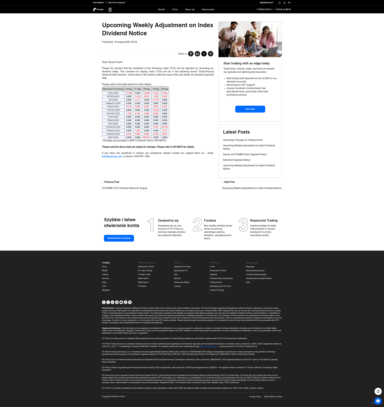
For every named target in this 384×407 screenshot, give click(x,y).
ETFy (104, 286)
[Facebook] (191, 54)
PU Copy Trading (145, 271)
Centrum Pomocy (217, 290)
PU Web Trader (144, 275)
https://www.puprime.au (209, 346)
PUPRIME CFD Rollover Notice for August (124, 188)
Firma (175, 10)
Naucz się (190, 10)
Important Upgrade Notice (236, 160)
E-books (177, 286)
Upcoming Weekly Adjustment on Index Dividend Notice (251, 188)
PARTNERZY (98, 3)
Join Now (250, 109)
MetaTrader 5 (143, 278)
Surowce (105, 278)
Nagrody (213, 275)
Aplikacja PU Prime (146, 267)
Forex (104, 267)
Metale (105, 271)
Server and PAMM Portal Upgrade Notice (245, 154)
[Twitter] (204, 54)
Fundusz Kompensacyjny (256, 275)
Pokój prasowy (216, 282)
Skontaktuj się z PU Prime (220, 286)
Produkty (106, 263)
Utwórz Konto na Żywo (119, 238)
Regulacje (250, 267)
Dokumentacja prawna (255, 271)
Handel (161, 10)
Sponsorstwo (208, 10)
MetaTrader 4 (143, 282)
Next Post (229, 182)
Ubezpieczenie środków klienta (259, 278)
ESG (248, 282)
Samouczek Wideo (181, 282)
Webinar (177, 278)
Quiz (176, 275)
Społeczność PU (181, 271)
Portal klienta (283, 10)
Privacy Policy (255, 397)
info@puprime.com (112, 156)
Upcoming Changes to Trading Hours (243, 140)
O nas (212, 267)
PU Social (142, 286)
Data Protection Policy (273, 397)
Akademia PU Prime (182, 267)
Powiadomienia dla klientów (221, 278)
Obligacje (106, 290)
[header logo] (102, 9)
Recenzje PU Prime (218, 271)
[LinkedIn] (197, 54)
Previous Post (111, 182)
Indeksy (105, 275)
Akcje (104, 282)
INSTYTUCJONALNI (116, 3)
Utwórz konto (264, 10)
